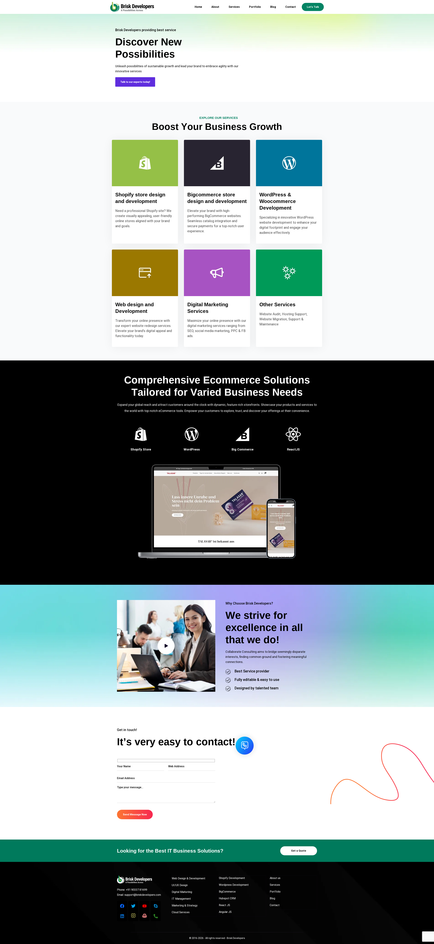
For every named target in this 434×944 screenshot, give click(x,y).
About (215, 6)
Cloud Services (181, 912)
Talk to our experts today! (135, 82)
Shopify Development (232, 878)
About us (275, 878)
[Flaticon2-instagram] (133, 916)
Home (198, 6)
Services (234, 6)
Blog (273, 6)
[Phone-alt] (156, 916)
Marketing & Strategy (185, 905)
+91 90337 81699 (136, 889)
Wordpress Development (234, 884)
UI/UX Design (180, 885)
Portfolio (255, 6)
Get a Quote (298, 850)
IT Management (181, 898)
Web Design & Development (188, 878)
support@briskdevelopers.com (142, 894)
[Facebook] (122, 906)
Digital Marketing (182, 892)
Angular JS (225, 912)
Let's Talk (313, 6)
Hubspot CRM (227, 898)
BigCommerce (227, 891)
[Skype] (156, 906)
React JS (224, 905)
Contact (290, 6)
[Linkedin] (122, 916)
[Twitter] (133, 906)
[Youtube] (144, 906)
